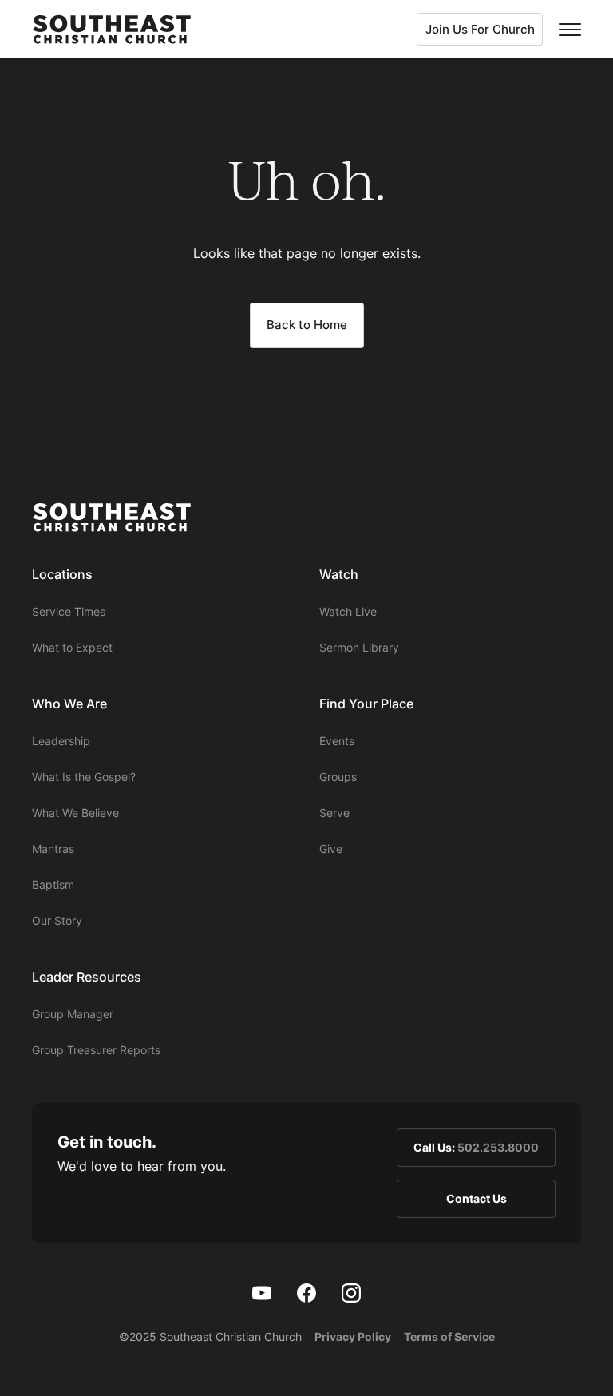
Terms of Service (449, 1336)
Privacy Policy (352, 1336)
